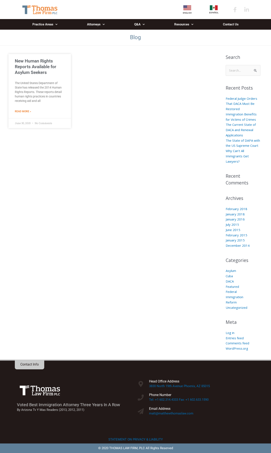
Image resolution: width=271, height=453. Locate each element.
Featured (232, 286)
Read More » (23, 111)
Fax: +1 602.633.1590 (194, 400)
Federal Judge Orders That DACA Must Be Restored (241, 103)
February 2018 (236, 209)
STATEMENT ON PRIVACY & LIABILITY (135, 439)
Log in (230, 333)
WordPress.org (237, 348)
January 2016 (235, 219)
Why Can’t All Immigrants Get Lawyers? (237, 156)
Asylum (231, 271)
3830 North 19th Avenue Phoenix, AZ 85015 (179, 386)
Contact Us (231, 24)
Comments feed (237, 343)
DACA (230, 281)
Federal (231, 292)
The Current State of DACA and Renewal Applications (241, 129)
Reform (231, 302)
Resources (181, 24)
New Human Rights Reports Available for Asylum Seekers (35, 66)
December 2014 (238, 245)
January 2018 (235, 214)
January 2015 (235, 240)
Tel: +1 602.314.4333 (163, 400)
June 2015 (233, 230)
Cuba (229, 276)
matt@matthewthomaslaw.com (171, 413)
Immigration (234, 297)
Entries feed (235, 338)
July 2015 (232, 224)
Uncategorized (236, 307)
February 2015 (236, 235)
